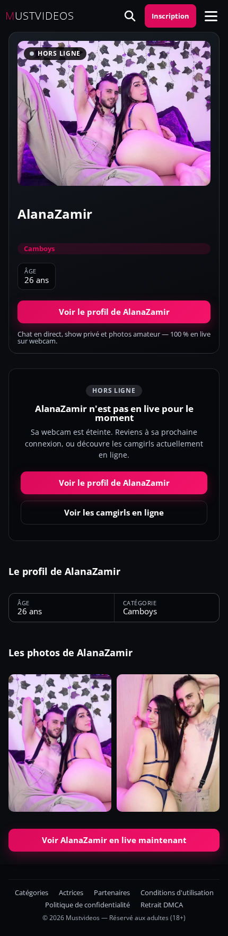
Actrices (71, 892)
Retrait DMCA (162, 904)
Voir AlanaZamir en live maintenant (114, 840)
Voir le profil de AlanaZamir (114, 311)
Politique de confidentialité (87, 904)
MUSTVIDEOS (39, 16)
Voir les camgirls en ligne (114, 512)
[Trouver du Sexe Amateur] (130, 16)
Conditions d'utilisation (177, 892)
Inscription (170, 16)
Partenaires (112, 892)
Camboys (39, 248)
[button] (211, 16)
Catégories (31, 892)
